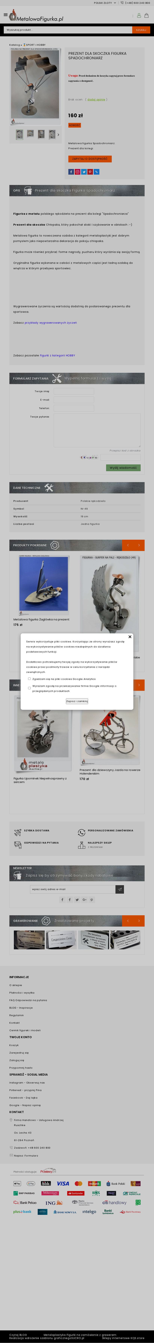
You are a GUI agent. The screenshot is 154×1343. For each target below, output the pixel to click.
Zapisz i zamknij (77, 701)
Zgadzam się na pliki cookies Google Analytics (64, 679)
